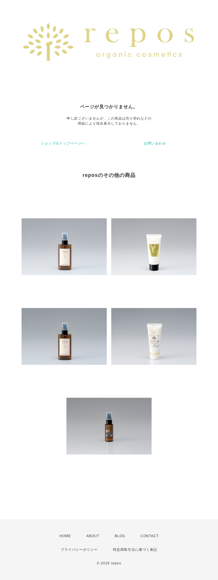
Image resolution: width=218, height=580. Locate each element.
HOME (65, 536)
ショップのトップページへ (63, 143)
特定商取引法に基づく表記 (135, 550)
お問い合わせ (155, 143)
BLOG (120, 536)
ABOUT (92, 536)
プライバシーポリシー (79, 550)
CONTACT (150, 536)
